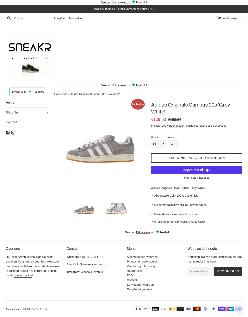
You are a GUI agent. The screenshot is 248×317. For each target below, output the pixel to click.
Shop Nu (27, 112)
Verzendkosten (176, 125)
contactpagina (23, 275)
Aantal (171, 137)
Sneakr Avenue (40, 309)
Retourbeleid (135, 270)
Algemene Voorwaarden (142, 256)
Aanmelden (75, 18)
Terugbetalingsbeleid (140, 289)
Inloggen (59, 18)
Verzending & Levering (141, 266)
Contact (11, 122)
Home (10, 102)
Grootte (155, 137)
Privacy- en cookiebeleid (142, 261)
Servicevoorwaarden (140, 284)
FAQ (130, 275)
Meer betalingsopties (196, 177)
